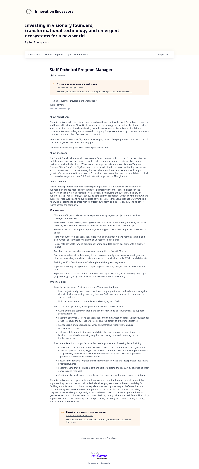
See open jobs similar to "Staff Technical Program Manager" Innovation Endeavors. (94, 91)
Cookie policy (106, 463)
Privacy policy (93, 463)
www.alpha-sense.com (96, 147)
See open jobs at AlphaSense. (70, 87)
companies (54, 54)
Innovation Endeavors (54, 11)
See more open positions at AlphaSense (99, 438)
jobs (34, 54)
